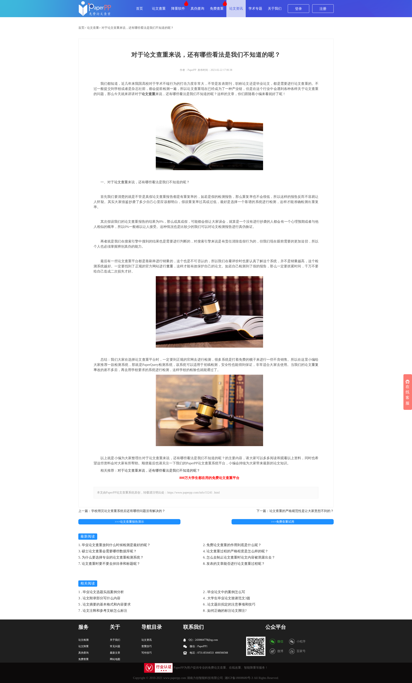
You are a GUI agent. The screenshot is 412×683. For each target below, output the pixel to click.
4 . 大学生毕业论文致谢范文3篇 (226, 598)
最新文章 (115, 652)
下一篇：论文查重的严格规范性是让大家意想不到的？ (295, 511)
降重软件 (178, 8)
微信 (280, 641)
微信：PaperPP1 (198, 646)
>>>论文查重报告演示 (129, 521)
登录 (298, 9)
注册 (323, 9)
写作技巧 (146, 652)
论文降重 (83, 646)
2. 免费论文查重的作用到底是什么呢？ (232, 545)
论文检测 (83, 639)
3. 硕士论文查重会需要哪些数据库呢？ (107, 551)
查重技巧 (146, 646)
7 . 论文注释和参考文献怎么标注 (102, 610)
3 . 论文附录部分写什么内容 (99, 598)
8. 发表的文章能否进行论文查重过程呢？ (234, 563)
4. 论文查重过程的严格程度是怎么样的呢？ (235, 551)
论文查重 (159, 8)
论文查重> (94, 27)
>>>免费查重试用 (282, 521)
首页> (82, 27)
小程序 (301, 641)
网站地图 (115, 659)
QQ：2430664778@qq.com (203, 639)
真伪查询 (197, 8)
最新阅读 (87, 536)
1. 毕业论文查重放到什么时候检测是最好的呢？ (114, 545)
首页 (139, 8)
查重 (169, 266)
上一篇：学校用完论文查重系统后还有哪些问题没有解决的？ (121, 511)
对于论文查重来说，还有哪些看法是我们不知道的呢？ (137, 27)
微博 (280, 651)
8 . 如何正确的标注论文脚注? (225, 610)
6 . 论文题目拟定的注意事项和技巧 (229, 604)
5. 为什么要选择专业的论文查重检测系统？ (111, 557)
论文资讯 (236, 8)
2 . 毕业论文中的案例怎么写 (224, 592)
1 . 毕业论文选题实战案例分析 (101, 592)
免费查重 (217, 8)
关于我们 (275, 8)
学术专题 (255, 8)
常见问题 (115, 646)
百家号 (301, 651)
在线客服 (407, 395)
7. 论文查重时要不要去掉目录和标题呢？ (109, 563)
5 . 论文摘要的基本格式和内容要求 (104, 604)
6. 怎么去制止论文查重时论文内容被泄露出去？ (239, 557)
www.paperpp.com (174, 678)
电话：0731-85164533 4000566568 (208, 652)
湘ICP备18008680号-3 (239, 678)
